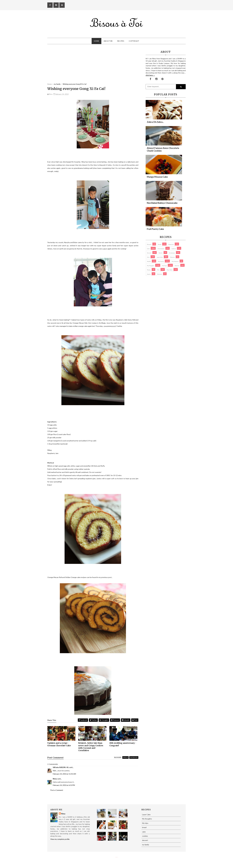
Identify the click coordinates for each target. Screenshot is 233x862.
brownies (171, 244)
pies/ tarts (170, 270)
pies (158, 270)
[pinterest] (62, 5)
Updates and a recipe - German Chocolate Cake (59, 744)
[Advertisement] (92, 66)
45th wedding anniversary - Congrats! (122, 744)
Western (159, 274)
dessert (149, 253)
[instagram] (56, 5)
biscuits (149, 244)
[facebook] (50, 5)
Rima (55, 779)
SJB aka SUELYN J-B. (61, 767)
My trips (164, 265)
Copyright (134, 41)
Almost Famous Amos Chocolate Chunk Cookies (163, 149)
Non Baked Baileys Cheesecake (162, 203)
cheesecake (161, 248)
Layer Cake (160, 257)
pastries (177, 265)
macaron (172, 257)
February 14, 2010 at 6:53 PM (64, 785)
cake (148, 248)
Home (96, 41)
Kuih (148, 257)
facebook (134, 757)
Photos (149, 270)
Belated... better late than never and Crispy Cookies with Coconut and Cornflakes (90, 747)
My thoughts (150, 265)
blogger (117, 757)
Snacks (149, 274)
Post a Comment (56, 790)
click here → (150, 75)
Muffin (149, 261)
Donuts (161, 253)
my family (161, 261)
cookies (174, 248)
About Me (108, 41)
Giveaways (172, 253)
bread (159, 244)
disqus (125, 757)
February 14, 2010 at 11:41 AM (64, 774)
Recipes (120, 41)
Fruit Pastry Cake (155, 229)
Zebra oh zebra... (155, 122)
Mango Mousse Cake (157, 176)
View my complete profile (60, 839)
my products (175, 261)
